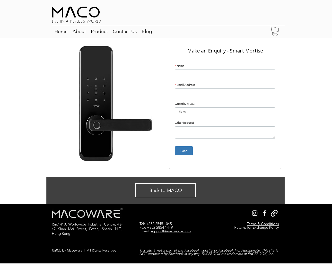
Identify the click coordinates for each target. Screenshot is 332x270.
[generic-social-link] (274, 213)
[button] (99, 31)
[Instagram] (254, 213)
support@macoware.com (171, 231)
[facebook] (264, 213)
